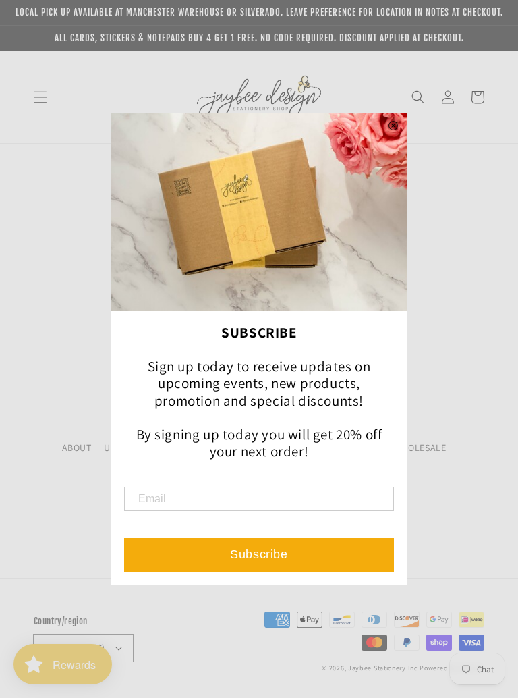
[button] (40, 97)
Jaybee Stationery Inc (383, 668)
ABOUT (77, 447)
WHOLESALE (420, 447)
